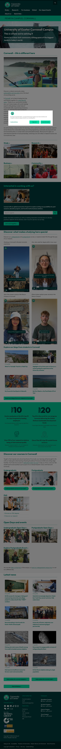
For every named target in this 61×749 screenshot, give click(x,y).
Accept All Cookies (46, 122)
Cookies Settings (14, 121)
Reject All (34, 122)
